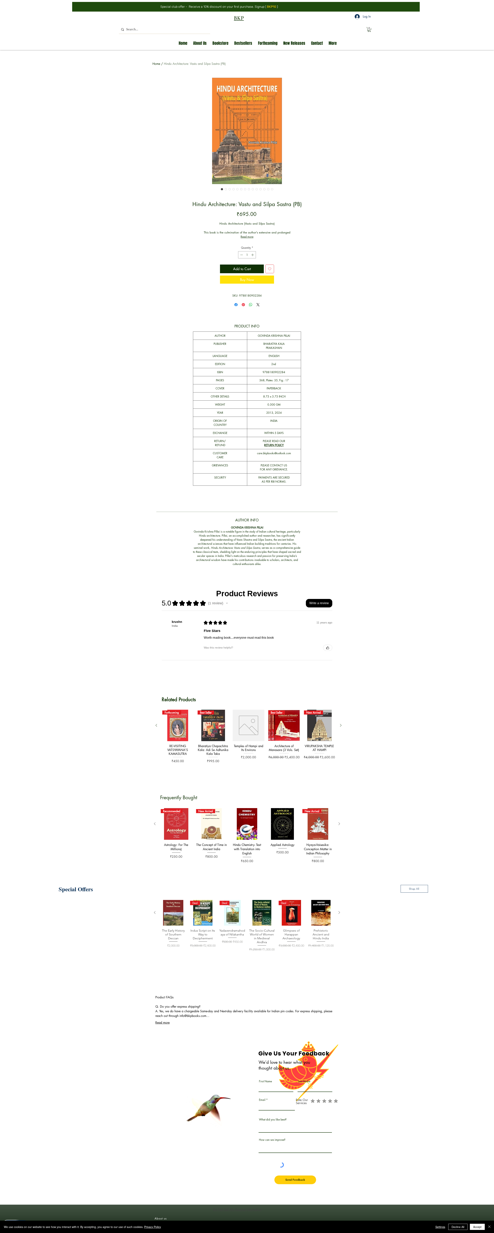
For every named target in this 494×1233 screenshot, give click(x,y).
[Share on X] (258, 317)
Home (156, 64)
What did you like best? (273, 1132)
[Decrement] (241, 267)
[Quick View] (248, 738)
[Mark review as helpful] (327, 660)
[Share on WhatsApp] (250, 317)
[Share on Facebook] (236, 317)
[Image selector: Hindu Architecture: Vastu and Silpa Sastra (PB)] (222, 189)
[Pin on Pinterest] (243, 317)
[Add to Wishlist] (269, 281)
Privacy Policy (152, 1227)
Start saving (291, 6)
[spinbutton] (247, 267)
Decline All (458, 1227)
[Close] (489, 1227)
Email (262, 1112)
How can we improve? (272, 1152)
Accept (477, 1227)
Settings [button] (440, 1227)
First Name (265, 1093)
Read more (247, 249)
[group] (248, 756)
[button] (369, 29)
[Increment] (252, 267)
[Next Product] (340, 737)
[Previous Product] (156, 737)
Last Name (304, 1093)
